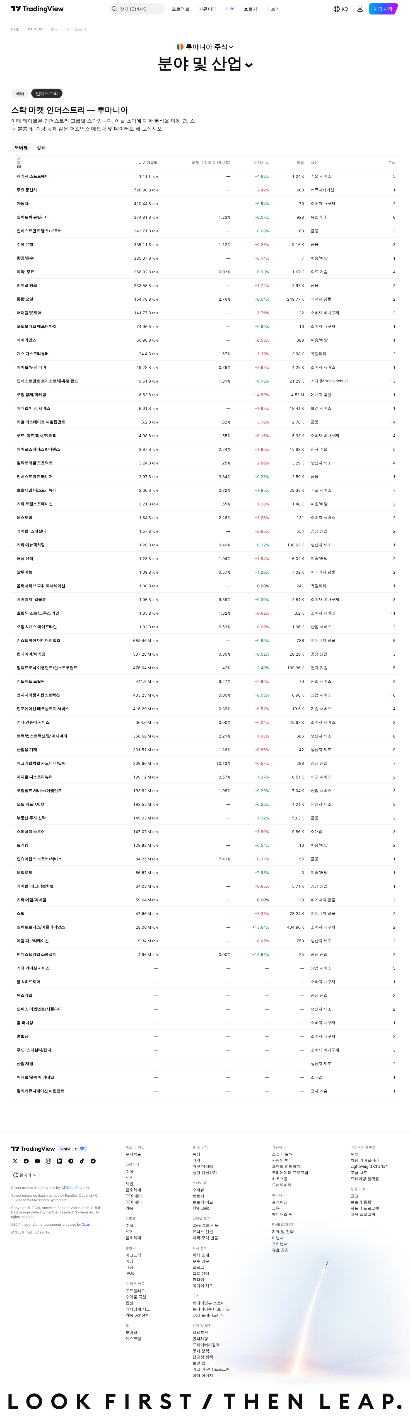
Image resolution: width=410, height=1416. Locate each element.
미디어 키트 (202, 1285)
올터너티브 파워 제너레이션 (41, 585)
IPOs (130, 1273)
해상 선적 (25, 558)
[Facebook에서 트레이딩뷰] (26, 1161)
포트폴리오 (135, 1290)
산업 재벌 (25, 1063)
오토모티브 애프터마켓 (37, 326)
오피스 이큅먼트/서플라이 (39, 1008)
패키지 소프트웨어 (33, 176)
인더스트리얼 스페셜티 (37, 954)
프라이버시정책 (206, 1344)
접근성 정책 (202, 1356)
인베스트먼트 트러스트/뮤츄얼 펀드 (47, 380)
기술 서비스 (321, 176)
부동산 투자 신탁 (31, 817)
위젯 (354, 1154)
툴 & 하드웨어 (28, 981)
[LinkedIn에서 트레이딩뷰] (60, 1161)
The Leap (201, 1208)
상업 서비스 (321, 967)
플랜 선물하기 (204, 1172)
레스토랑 (24, 517)
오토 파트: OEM (30, 804)
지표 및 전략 (283, 1231)
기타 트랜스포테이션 (35, 503)
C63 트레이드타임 (208, 1315)
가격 (196, 1160)
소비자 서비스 (323, 367)
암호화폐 (133, 1189)
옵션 (129, 1302)
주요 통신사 (27, 189)
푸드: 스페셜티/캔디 (34, 1049)
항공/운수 (25, 258)
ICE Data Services (75, 1188)
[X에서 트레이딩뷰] (15, 1161)
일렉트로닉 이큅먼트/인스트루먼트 (47, 667)
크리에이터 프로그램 (290, 1172)
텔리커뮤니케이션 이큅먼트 (40, 1090)
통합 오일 (25, 298)
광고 (354, 1195)
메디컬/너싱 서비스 (33, 408)
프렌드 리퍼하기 (286, 1166)
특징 (196, 1154)
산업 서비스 (321, 626)
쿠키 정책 (200, 1350)
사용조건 (200, 1332)
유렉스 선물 (202, 1231)
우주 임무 (200, 1261)
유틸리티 (318, 217)
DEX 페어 (134, 1202)
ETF (129, 1177)
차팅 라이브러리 (365, 1160)
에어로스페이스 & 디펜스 (38, 449)
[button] (193, 8)
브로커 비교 (202, 1202)
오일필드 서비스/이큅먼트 (39, 790)
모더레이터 (281, 1184)
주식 (129, 1171)
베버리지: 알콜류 (31, 599)
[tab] (20, 93)
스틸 (21, 913)
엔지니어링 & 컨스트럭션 (38, 694)
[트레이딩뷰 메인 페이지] (37, 9)
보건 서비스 (321, 408)
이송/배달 (319, 258)
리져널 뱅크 (27, 285)
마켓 (230, 9)
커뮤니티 (208, 9)
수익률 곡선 (136, 1296)
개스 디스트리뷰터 (33, 353)
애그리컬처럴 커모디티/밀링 (41, 763)
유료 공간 (280, 1249)
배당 (129, 1267)
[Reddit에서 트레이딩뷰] (93, 1161)
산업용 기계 (27, 749)
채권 (129, 1183)
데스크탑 (133, 1338)
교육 (276, 1208)
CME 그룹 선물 (205, 1225)
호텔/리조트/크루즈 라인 (38, 612)
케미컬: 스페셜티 (31, 531)
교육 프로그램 (363, 1214)
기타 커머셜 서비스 (33, 967)
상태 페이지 (202, 1375)
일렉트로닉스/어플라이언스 (41, 926)
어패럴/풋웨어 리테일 (35, 1077)
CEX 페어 (134, 1195)
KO (345, 9)
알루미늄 (24, 572)
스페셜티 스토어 (31, 831)
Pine (129, 1208)
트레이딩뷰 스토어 (208, 1302)
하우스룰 (280, 1178)
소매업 (316, 831)
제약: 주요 (25, 271)
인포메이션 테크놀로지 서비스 (43, 708)
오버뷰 (198, 1189)
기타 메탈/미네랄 (31, 899)
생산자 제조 (321, 462)
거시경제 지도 (138, 1308)
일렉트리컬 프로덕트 (35, 462)
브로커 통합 (361, 1202)
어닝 (129, 1261)
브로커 (250, 9)
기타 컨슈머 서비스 (33, 722)
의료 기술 (319, 271)
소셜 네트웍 (282, 1154)
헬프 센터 (200, 1273)
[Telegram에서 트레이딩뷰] (71, 1161)
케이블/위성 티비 (31, 367)
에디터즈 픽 (282, 1214)
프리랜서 (280, 1243)
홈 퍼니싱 (25, 1022)
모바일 (131, 1332)
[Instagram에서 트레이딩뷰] (48, 1161)
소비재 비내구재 (325, 312)
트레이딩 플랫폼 (365, 1178)
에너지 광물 (321, 298)
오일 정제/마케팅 (31, 394)
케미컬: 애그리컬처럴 (35, 886)
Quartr (86, 1224)
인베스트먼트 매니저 (35, 476)
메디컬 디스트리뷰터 (35, 776)
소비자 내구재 (323, 203)
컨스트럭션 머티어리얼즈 (39, 640)
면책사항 (200, 1338)
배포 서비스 (321, 490)
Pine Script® (137, 1315)
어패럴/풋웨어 (29, 312)
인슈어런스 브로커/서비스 (39, 858)
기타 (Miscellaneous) (329, 380)
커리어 (198, 1279)
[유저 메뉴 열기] (360, 8)
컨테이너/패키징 (31, 653)
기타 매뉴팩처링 (31, 544)
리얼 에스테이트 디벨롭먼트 (41, 421)
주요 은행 (25, 244)
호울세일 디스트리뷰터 (37, 490)
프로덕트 (181, 9)
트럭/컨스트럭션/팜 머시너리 (42, 735)
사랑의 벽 (280, 1160)
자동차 (22, 203)
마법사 (278, 1237)
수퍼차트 (133, 1154)
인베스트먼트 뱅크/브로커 (39, 230)
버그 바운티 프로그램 (211, 1369)
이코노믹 (133, 1254)
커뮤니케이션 (322, 189)
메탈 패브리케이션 (33, 940)
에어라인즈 (26, 339)
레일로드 (24, 872)
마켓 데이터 (202, 1166)
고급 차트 (359, 1172)
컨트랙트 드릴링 (31, 681)
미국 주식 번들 (205, 1237)
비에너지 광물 (323, 572)
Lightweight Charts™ (369, 1166)
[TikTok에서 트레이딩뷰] (82, 1161)
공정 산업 (319, 531)
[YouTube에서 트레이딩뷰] (37, 1161)
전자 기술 (319, 449)
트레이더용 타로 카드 (211, 1308)
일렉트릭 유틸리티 (33, 217)
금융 (315, 230)
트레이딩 (280, 1202)
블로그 (198, 1267)
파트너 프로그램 (365, 1208)
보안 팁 (198, 1363)
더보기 (273, 9)
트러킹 (22, 845)
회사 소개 (200, 1254)
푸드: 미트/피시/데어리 (37, 435)
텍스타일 (24, 995)
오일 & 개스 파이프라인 (37, 626)
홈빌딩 (22, 1036)
